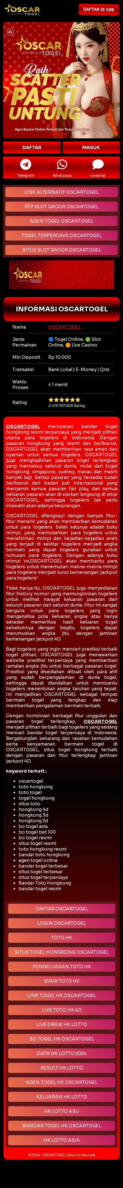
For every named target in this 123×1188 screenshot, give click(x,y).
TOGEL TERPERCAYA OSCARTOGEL (61, 235)
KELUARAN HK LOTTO (61, 1097)
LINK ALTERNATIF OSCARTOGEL (61, 192)
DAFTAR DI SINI (100, 10)
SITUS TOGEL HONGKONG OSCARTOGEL (62, 952)
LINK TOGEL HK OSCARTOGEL (61, 995)
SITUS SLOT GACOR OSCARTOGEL (61, 250)
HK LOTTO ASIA (62, 1140)
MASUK (91, 147)
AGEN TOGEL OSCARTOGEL (61, 221)
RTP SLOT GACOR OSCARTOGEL (62, 206)
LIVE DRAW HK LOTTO (61, 1024)
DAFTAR (31, 147)
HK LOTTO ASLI (61, 1111)
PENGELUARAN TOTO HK (61, 966)
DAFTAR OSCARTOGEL (62, 909)
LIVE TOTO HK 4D (62, 1010)
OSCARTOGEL (64, 327)
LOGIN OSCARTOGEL (61, 923)
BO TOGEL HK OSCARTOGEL (61, 1039)
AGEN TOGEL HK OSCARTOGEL (61, 1082)
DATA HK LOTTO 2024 (61, 1053)
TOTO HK (61, 938)
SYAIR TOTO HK (62, 981)
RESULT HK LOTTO (62, 1068)
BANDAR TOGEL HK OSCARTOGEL (61, 1126)
